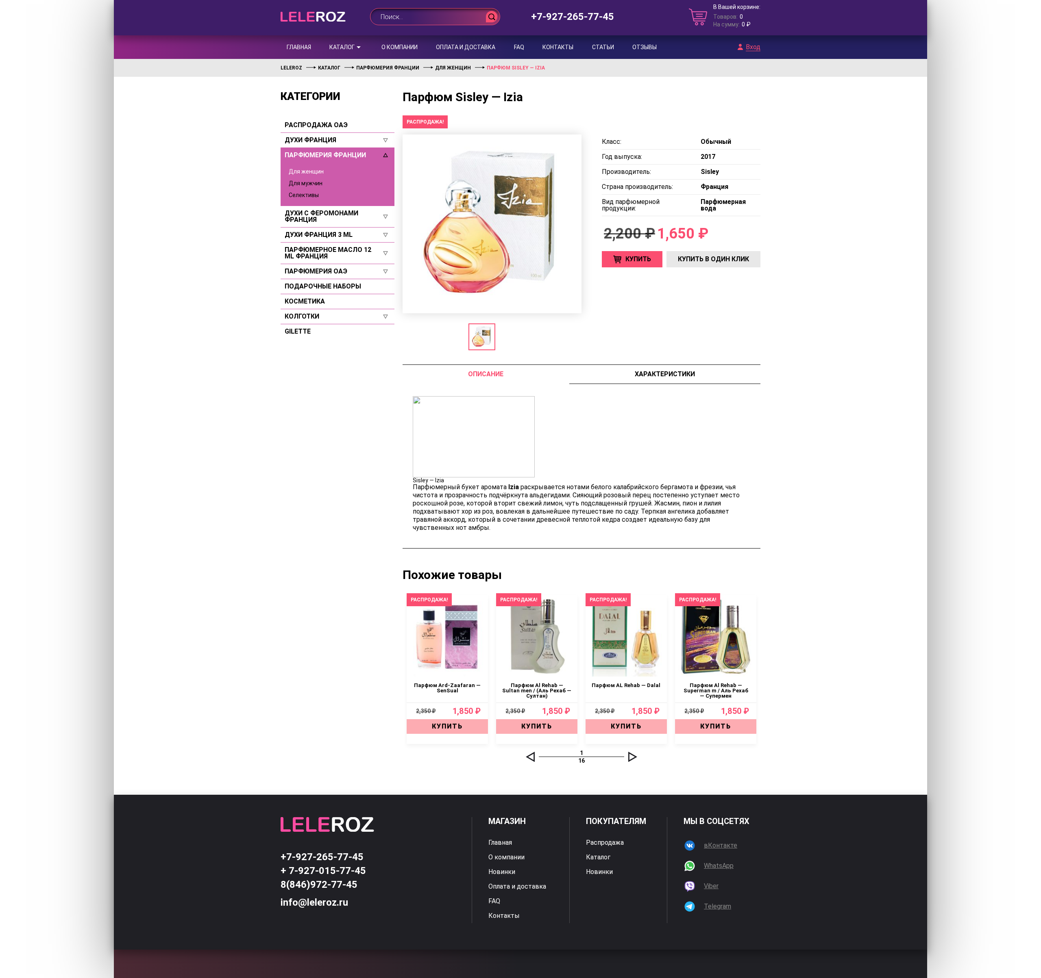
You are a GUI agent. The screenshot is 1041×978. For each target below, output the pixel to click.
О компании (399, 47)
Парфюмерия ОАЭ (316, 271)
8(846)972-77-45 (319, 884)
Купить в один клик (713, 259)
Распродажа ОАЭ (316, 125)
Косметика (305, 301)
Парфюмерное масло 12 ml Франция (328, 253)
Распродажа (605, 842)
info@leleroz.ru (314, 902)
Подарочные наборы (323, 286)
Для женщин (306, 171)
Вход (753, 47)
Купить (638, 259)
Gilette (298, 331)
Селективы (304, 195)
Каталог (342, 47)
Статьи (603, 47)
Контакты (557, 47)
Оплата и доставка (465, 47)
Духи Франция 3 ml (319, 235)
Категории (310, 96)
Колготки (302, 316)
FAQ (519, 47)
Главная (299, 47)
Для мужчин (305, 183)
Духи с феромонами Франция (321, 216)
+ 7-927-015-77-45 (323, 871)
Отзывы (644, 47)
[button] (530, 757)
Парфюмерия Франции (325, 155)
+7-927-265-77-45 (572, 17)
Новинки (501, 872)
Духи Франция (310, 140)
